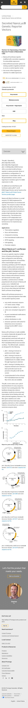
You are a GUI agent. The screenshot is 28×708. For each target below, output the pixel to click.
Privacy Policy (17, 693)
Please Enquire (11, 131)
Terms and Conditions (6, 695)
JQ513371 (15, 519)
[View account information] (21, 2)
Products (4, 650)
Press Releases (6, 673)
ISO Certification (6, 668)
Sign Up (5, 625)
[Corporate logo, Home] (14, 2)
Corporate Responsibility (8, 670)
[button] (24, 7)
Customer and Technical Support (10, 636)
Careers (4, 675)
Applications (5, 653)
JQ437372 (9, 467)
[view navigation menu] (2, 2)
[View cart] (25, 2)
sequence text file (6, 495)
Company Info (5, 665)
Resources (5, 658)
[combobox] (11, 7)
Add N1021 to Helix (11, 135)
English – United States (18, 701)
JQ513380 (15, 493)
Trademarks (16, 695)
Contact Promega (6, 633)
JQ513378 (15, 547)
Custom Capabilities (7, 656)
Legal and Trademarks (7, 693)
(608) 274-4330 (6, 643)
